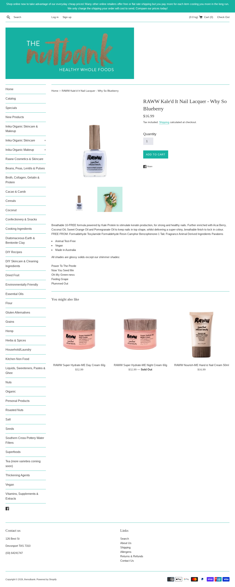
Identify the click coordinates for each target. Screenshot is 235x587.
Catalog (11, 98)
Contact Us (127, 560)
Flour (9, 303)
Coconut (11, 210)
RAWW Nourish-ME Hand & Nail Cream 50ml (201, 365)
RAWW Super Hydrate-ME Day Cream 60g (79, 365)
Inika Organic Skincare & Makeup (22, 129)
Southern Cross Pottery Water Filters (25, 440)
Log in (55, 17)
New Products (15, 117)
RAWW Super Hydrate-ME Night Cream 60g (140, 365)
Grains (10, 321)
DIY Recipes (14, 252)
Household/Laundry (18, 349)
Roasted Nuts (14, 410)
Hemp (9, 331)
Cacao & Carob (16, 191)
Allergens (125, 551)
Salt (8, 419)
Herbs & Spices (16, 340)
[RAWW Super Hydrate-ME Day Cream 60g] (79, 333)
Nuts (9, 382)
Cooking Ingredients (19, 228)
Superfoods (13, 451)
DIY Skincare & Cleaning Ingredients (22, 264)
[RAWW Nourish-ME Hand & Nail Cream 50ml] (201, 333)
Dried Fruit (12, 275)
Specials (11, 107)
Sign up (67, 17)
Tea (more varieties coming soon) (23, 464)
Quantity (149, 134)
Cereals (11, 200)
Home (9, 89)
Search (124, 538)
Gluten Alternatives (18, 312)
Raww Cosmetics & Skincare (24, 159)
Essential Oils (15, 294)
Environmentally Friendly (22, 284)
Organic (11, 391)
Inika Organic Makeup (26, 149)
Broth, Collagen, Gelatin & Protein (22, 180)
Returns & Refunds (131, 556)
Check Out (223, 17)
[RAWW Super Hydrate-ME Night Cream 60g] (140, 333)
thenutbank (29, 579)
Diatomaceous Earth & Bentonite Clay (20, 240)
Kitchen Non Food (17, 359)
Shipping (164, 122)
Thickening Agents (18, 475)
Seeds (10, 428)
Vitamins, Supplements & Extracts (22, 496)
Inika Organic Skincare (26, 140)
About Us (125, 543)
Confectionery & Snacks (21, 219)
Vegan (10, 484)
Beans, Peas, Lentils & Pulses (25, 168)
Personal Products (18, 400)
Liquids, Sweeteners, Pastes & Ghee (25, 370)
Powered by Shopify (47, 579)
